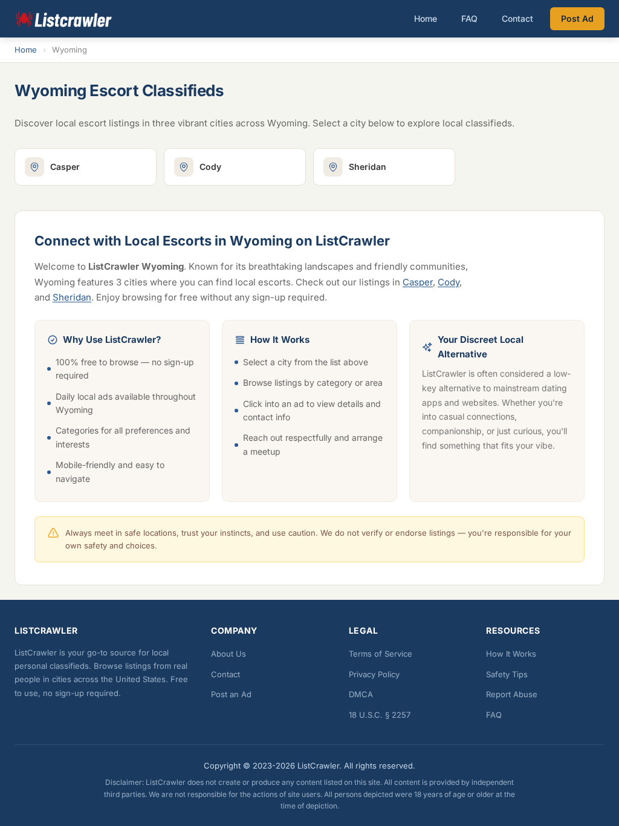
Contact (517, 18)
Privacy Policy (374, 674)
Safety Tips (507, 674)
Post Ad (577, 18)
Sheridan (72, 297)
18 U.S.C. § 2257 (379, 715)
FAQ (469, 18)
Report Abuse (511, 694)
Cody (448, 282)
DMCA (361, 694)
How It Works (511, 654)
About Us (228, 654)
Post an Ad (231, 694)
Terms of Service (380, 654)
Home (425, 18)
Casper (418, 282)
